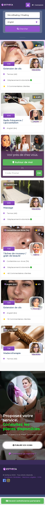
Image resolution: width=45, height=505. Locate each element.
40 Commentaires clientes (19, 273)
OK (39, 173)
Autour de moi (23, 162)
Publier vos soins (23, 445)
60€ (9, 203)
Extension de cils (12, 68)
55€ (9, 64)
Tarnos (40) (11, 74)
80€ (9, 116)
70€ (9, 249)
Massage (8, 208)
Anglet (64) (11, 128)
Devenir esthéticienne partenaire (24, 501)
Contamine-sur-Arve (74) (17, 261)
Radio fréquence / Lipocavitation (13, 121)
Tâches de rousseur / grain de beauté (14, 254)
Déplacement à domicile (18, 80)
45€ (9, 303)
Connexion (39, 5)
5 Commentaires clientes (18, 86)
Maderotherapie (12, 353)
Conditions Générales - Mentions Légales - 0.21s (22, 477)
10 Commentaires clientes (19, 319)
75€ (9, 348)
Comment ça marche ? (23, 453)
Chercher (23, 29)
